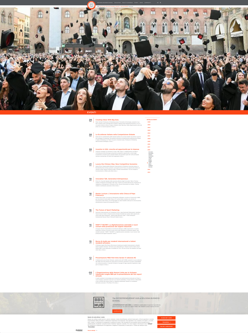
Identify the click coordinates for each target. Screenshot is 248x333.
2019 (149, 141)
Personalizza (166, 322)
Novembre (151, 153)
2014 (149, 172)
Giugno (150, 160)
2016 (149, 149)
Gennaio (150, 166)
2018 (149, 144)
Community (147, 2)
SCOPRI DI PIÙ (117, 311)
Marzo (150, 164)
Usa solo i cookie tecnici (166, 326)
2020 (149, 138)
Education (117, 2)
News (141, 2)
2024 (149, 127)
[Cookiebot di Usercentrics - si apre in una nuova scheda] (79, 330)
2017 (149, 147)
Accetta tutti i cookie (166, 317)
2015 (149, 169)
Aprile (150, 162)
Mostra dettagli (91, 330)
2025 (149, 124)
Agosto (150, 157)
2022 (149, 133)
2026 (149, 122)
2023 (149, 130)
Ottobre (150, 154)
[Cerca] (160, 3)
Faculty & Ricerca (127, 2)
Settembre (151, 156)
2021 (149, 135)
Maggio (150, 161)
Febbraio (151, 165)
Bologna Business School (105, 2)
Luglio (150, 158)
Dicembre (151, 152)
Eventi (136, 2)
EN (157, 2)
